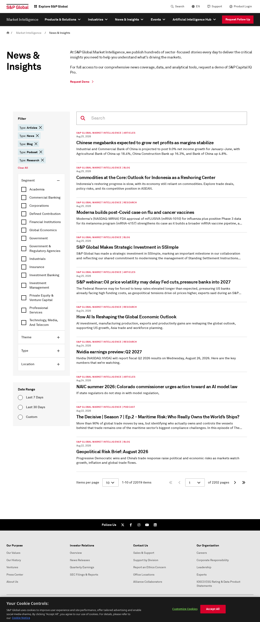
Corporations (39, 206)
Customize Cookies (184, 609)
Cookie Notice (21, 618)
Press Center (14, 574)
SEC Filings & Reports (84, 574)
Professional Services (38, 310)
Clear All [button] (23, 167)
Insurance (36, 267)
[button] (40, 127)
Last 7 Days (34, 397)
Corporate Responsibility (213, 560)
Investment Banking (44, 275)
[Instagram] (139, 525)
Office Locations (143, 574)
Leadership (204, 567)
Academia (36, 189)
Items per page (87, 482)
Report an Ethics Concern (149, 567)
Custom (31, 417)
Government (38, 238)
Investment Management (39, 285)
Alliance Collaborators (147, 582)
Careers (202, 553)
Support (217, 6)
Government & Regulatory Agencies (44, 248)
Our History (13, 560)
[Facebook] (131, 525)
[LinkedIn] (155, 525)
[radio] (20, 397)
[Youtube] (147, 525)
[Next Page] (234, 482)
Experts (202, 574)
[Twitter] (122, 525)
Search (179, 6)
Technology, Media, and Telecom (43, 322)
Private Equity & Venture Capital (41, 297)
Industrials (37, 259)
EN (198, 6)
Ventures (12, 567)
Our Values (13, 553)
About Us (12, 582)
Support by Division (145, 560)
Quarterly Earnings (82, 567)
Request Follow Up (237, 19)
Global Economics (43, 230)
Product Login (243, 6)
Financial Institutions (45, 222)
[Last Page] (243, 482)
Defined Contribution (45, 214)
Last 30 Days (35, 407)
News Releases (80, 560)
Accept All (213, 609)
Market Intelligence (28, 33)
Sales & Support (143, 553)
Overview (76, 553)
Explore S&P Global (53, 6)
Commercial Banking (45, 198)
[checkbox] (41, 189)
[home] (7, 33)
